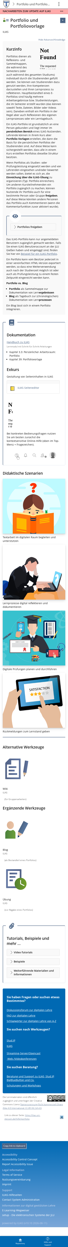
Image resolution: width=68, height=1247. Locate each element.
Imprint (6, 1184)
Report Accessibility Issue (17, 1164)
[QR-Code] (61, 1117)
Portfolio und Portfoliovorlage (34, 4)
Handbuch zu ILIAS (18, 342)
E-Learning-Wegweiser (15, 1210)
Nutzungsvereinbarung (16, 1179)
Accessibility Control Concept (19, 1159)
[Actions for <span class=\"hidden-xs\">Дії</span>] (62, 20)
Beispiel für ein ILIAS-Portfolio (39, 254)
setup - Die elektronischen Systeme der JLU (28, 1215)
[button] (33, 226)
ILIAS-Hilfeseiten (12, 1195)
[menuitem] (20, 1241)
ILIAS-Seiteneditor (28, 387)
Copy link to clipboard (14, 1145)
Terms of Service (12, 1174)
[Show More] (61, 11)
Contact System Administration (21, 1199)
